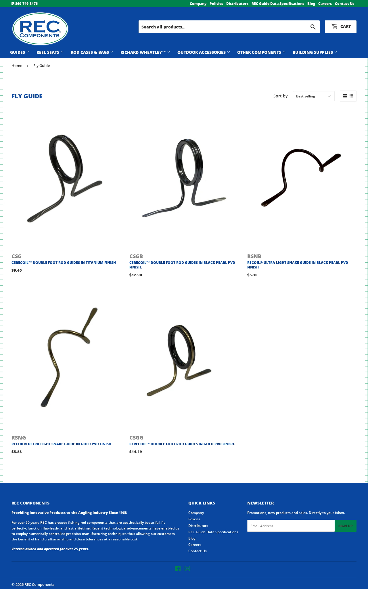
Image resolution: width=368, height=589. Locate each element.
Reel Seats (48, 52)
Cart (345, 26)
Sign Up (345, 525)
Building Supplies (313, 52)
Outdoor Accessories (202, 52)
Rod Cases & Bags (90, 52)
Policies (216, 3)
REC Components (39, 584)
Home (17, 65)
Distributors (237, 3)
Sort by (280, 96)
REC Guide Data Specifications (278, 3)
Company (198, 3)
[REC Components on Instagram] (187, 569)
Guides (18, 52)
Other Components (259, 52)
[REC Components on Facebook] (178, 569)
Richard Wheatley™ (143, 52)
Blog (311, 3)
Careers (325, 3)
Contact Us (344, 3)
